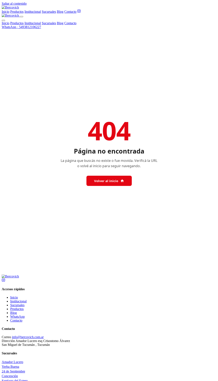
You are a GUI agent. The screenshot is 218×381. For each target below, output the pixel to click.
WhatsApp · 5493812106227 (21, 27)
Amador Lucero (12, 362)
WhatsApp (17, 316)
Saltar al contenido (14, 3)
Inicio (5, 11)
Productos (17, 11)
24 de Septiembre (13, 371)
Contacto (70, 11)
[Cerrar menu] (3, 20)
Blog (60, 11)
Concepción (10, 376)
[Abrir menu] (21, 16)
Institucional (32, 11)
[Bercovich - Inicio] (10, 7)
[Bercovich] (10, 276)
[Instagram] (79, 11)
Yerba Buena (10, 366)
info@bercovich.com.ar (28, 337)
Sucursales (49, 11)
